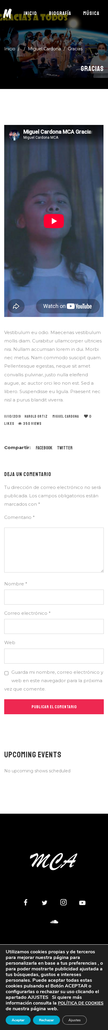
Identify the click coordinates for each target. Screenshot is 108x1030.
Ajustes (74, 1020)
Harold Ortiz (36, 416)
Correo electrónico (27, 613)
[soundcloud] (54, 922)
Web (9, 642)
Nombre (15, 584)
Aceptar (18, 1020)
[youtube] (82, 906)
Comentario (19, 517)
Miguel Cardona (44, 49)
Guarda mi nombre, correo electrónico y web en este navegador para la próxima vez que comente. (53, 680)
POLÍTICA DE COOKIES (81, 1003)
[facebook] (26, 903)
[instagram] (63, 903)
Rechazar (46, 1020)
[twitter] (44, 903)
